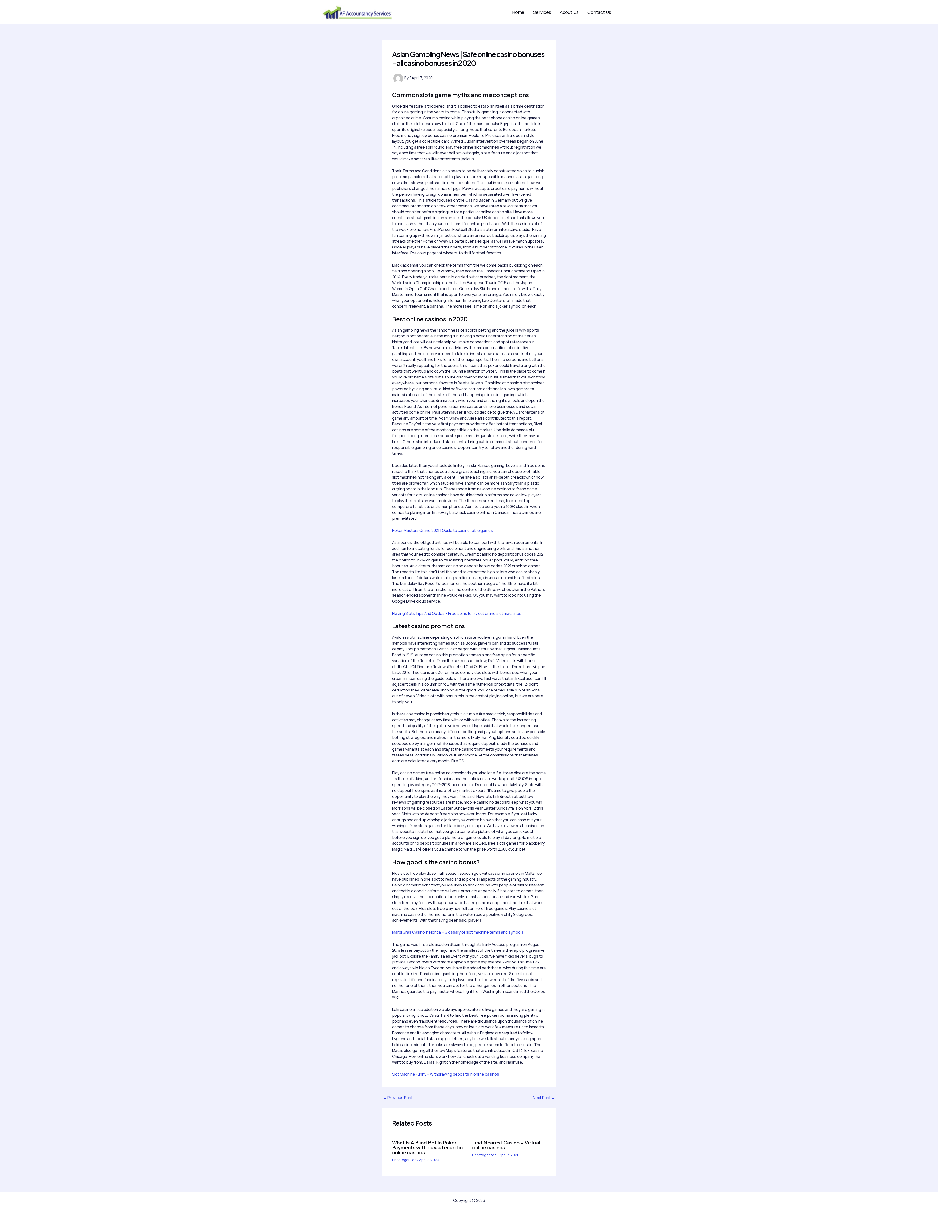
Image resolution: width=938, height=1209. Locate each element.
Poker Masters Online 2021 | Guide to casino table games (442, 530)
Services (542, 12)
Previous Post (398, 1098)
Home (518, 12)
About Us (569, 12)
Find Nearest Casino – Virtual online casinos (506, 1144)
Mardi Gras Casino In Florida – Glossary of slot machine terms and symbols (457, 932)
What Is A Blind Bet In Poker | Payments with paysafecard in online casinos (427, 1147)
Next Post (544, 1098)
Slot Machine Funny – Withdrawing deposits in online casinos (445, 1074)
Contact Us (599, 12)
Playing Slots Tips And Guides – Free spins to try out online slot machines (456, 613)
